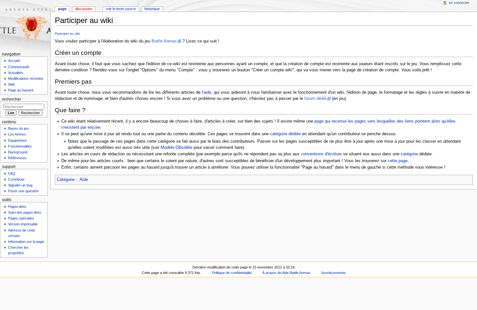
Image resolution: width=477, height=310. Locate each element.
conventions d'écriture (321, 154)
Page (62, 9)
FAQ (11, 173)
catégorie (409, 154)
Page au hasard (20, 90)
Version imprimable (23, 224)
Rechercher (11, 99)
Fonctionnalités (20, 146)
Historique (152, 9)
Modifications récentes (25, 78)
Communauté (18, 67)
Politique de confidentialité (232, 273)
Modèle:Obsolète (176, 147)
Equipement (17, 140)
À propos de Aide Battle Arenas (286, 273)
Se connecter (459, 3)
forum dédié (315, 98)
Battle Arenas (164, 41)
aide (207, 92)
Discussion (83, 9)
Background (17, 152)
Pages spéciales (21, 218)
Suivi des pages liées (24, 212)
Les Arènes (17, 134)
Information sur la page (26, 242)
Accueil (13, 61)
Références (17, 158)
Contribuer (16, 179)
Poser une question (23, 191)
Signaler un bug (20, 185)
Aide (84, 179)
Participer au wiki (67, 33)
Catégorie (66, 179)
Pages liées (17, 207)
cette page (398, 161)
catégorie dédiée (285, 134)
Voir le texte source (121, 9)
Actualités (15, 73)
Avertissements (333, 273)
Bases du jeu (18, 128)
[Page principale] (25, 25)
